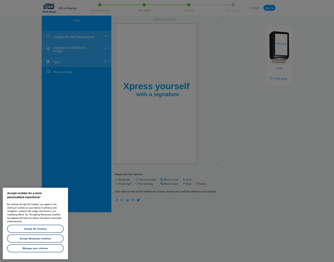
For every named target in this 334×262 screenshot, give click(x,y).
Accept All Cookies (35, 228)
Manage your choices (35, 248)
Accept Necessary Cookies (35, 238)
